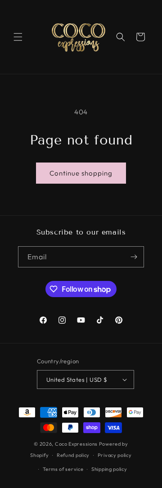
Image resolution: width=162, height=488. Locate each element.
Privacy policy (115, 455)
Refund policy (73, 455)
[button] (18, 37)
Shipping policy (109, 469)
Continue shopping (81, 173)
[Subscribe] (134, 256)
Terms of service (63, 469)
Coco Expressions (76, 444)
